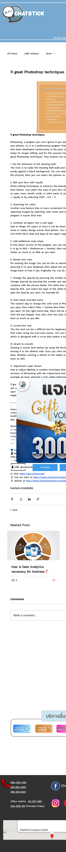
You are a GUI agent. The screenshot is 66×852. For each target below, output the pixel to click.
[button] (45, 467)
